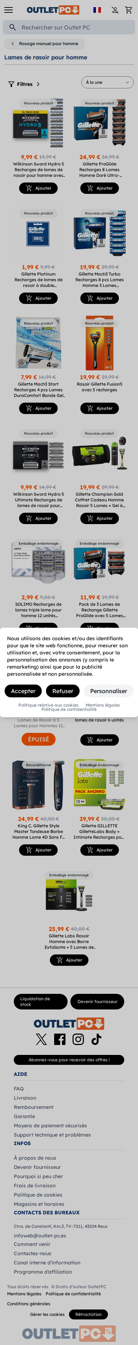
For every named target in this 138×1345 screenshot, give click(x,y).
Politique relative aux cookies (48, 705)
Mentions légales (103, 705)
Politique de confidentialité (69, 709)
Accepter (23, 691)
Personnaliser (108, 691)
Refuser (62, 691)
